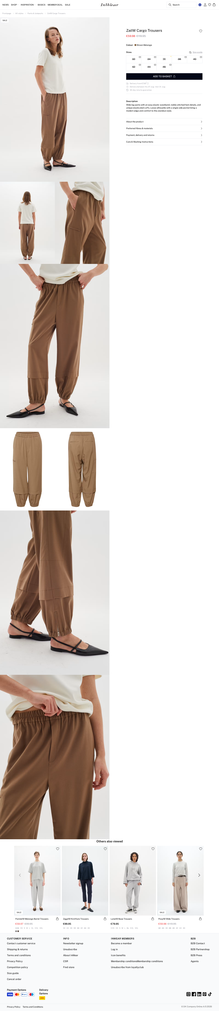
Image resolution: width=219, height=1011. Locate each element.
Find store (68, 967)
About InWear (70, 955)
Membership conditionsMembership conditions (137, 961)
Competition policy (17, 967)
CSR (65, 961)
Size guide (197, 52)
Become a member (121, 943)
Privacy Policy (15, 961)
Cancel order (14, 979)
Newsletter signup (73, 943)
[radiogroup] (164, 63)
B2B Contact (198, 943)
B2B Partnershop (200, 949)
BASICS (41, 5)
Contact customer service (21, 943)
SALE (67, 5)
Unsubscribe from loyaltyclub (127, 967)
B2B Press (196, 955)
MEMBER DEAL (55, 5)
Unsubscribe (70, 949)
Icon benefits (118, 955)
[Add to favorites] (201, 31)
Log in (114, 949)
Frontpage (6, 13)
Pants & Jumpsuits (35, 13)
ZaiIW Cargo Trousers (56, 13)
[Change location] (200, 4)
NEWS (5, 5)
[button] (164, 121)
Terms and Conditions (33, 1007)
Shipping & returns (17, 949)
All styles (19, 13)
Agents (195, 961)
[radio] (164, 59)
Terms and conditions (19, 955)
